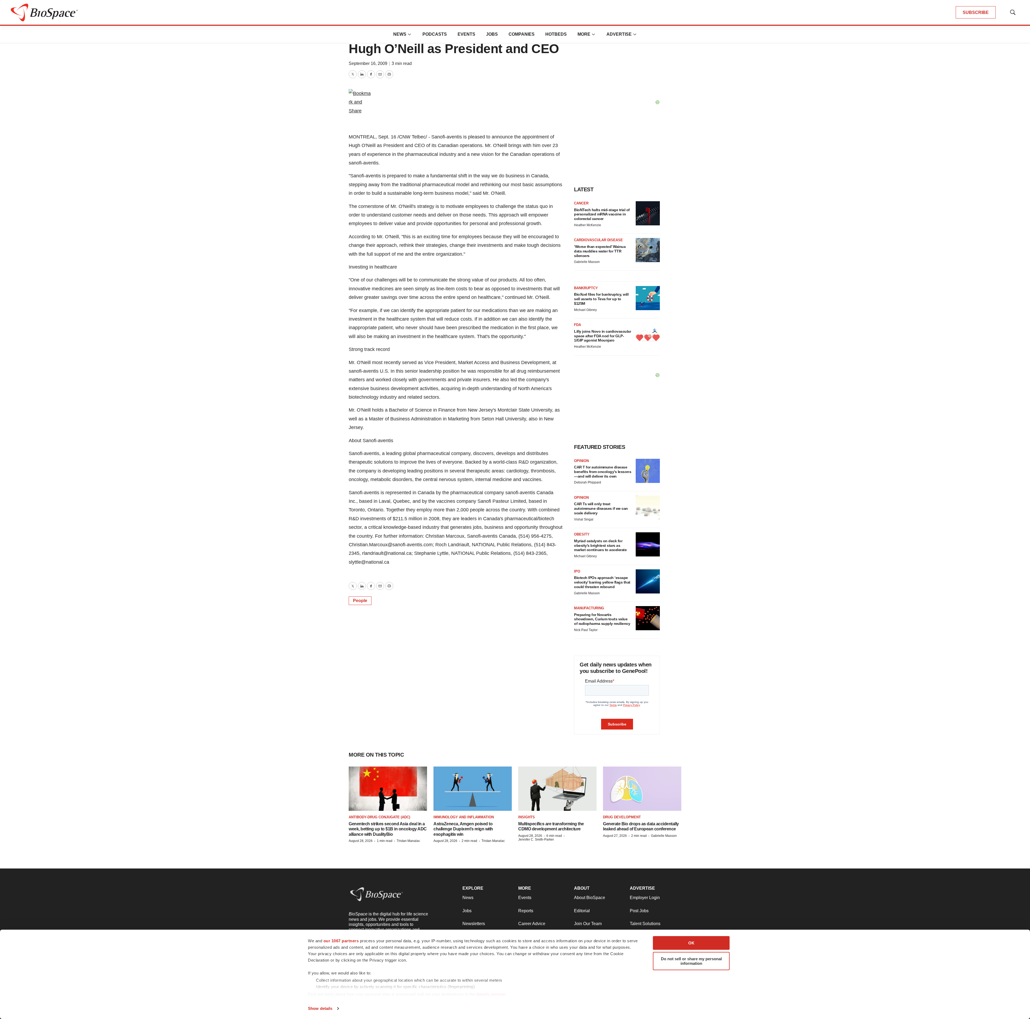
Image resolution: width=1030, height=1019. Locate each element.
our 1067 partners (341, 941)
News (399, 34)
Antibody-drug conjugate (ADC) (379, 817)
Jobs (492, 34)
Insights (526, 817)
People (360, 600)
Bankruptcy (586, 288)
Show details (320, 1008)
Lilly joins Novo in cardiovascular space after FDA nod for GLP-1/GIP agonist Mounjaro (602, 336)
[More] (409, 34)
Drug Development (622, 817)
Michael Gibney (585, 310)
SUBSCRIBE (976, 12)
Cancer (581, 203)
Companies (522, 34)
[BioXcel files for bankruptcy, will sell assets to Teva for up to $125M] (648, 298)
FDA (577, 325)
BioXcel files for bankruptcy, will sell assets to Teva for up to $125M (601, 299)
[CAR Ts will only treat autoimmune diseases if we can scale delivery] (648, 508)
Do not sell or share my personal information (691, 961)
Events (466, 34)
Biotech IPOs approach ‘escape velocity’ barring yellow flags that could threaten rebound (602, 582)
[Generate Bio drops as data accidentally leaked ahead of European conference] (642, 789)
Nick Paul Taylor (586, 630)
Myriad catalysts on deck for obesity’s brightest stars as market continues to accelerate (600, 545)
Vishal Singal (583, 519)
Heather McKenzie (587, 225)
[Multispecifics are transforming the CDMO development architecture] (557, 789)
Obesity (582, 534)
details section (491, 994)
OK (691, 943)
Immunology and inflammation (463, 817)
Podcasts (434, 34)
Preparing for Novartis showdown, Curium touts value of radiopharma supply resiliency (602, 619)
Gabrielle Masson (587, 262)
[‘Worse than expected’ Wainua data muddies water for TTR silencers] (648, 250)
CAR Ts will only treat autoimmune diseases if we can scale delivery (601, 508)
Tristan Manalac (408, 841)
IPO (577, 571)
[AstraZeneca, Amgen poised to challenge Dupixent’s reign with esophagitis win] (472, 789)
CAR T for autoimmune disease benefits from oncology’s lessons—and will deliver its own (602, 471)
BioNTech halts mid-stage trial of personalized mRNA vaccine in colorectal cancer (602, 214)
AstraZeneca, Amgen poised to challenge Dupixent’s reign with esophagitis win (463, 829)
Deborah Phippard (587, 482)
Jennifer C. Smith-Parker (536, 839)
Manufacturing (589, 608)
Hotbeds (556, 34)
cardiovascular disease (598, 240)
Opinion (581, 461)
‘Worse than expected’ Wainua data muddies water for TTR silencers (600, 251)
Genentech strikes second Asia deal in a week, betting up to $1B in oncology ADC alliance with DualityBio (388, 829)
